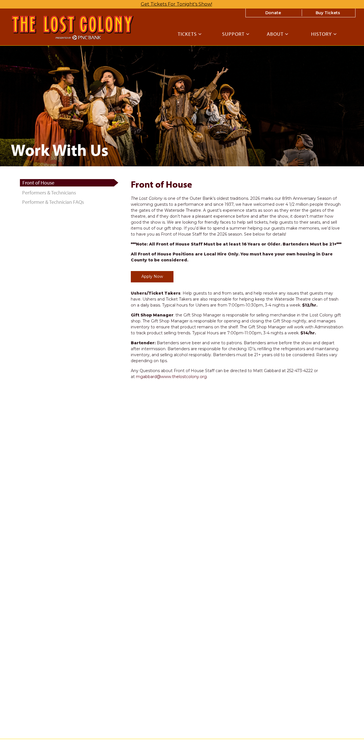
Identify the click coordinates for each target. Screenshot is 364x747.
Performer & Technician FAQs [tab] (53, 202)
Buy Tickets (328, 12)
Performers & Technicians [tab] (49, 192)
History (322, 34)
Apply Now (152, 276)
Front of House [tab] (38, 182)
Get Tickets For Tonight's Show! (176, 4)
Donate (273, 12)
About (276, 34)
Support (234, 34)
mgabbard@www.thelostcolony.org (171, 376)
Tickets (188, 34)
